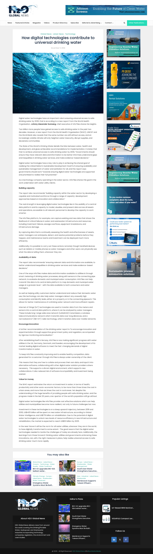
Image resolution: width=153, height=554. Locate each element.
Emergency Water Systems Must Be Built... (43, 484)
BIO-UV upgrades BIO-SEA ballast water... (44, 470)
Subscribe (75, 23)
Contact (108, 23)
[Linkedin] (114, 539)
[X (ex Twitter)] (120, 539)
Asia (78, 476)
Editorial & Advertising (91, 23)
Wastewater (81, 464)
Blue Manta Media (94, 551)
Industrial (85, 476)
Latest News (58, 34)
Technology (70, 34)
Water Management (84, 465)
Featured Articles (22, 23)
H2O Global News (78, 551)
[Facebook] (126, 539)
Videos (47, 23)
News (10, 23)
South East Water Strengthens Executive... (87, 470)
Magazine (37, 23)
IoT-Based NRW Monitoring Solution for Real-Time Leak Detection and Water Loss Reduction (123, 508)
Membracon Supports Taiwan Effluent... (86, 482)
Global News (46, 34)
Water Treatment (45, 466)
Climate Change (39, 476)
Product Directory (60, 23)
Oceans (36, 464)
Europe (79, 462)
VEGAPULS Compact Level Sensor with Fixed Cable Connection (123, 518)
